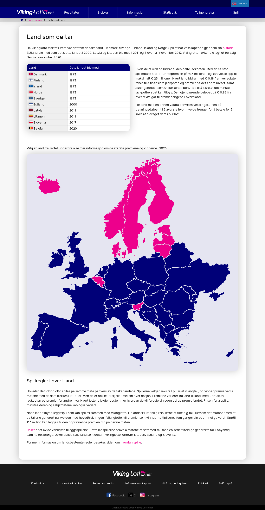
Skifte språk (226, 483)
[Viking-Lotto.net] (35, 14)
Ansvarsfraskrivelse (69, 483)
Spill (236, 12)
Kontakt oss (38, 483)
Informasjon (135, 12)
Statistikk (170, 12)
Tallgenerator (204, 12)
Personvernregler (103, 483)
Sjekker (103, 12)
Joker (31, 430)
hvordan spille (130, 442)
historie (228, 48)
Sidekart (203, 483)
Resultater (71, 12)
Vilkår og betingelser (174, 483)
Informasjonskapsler (138, 483)
